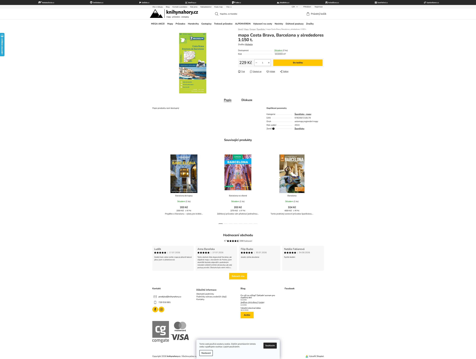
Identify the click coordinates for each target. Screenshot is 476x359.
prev (154, 188)
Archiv (247, 315)
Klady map (218, 7)
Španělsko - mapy (303, 114)
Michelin (249, 44)
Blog (167, 7)
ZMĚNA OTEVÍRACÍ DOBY (252, 303)
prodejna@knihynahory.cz (170, 296)
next (322, 188)
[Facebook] (155, 309)
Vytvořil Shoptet (316, 356)
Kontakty (200, 299)
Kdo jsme (193, 7)
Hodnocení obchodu (238, 235)
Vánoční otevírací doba (251, 308)
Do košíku (298, 62)
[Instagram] (161, 309)
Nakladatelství (205, 7)
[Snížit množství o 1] (256, 63)
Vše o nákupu (157, 7)
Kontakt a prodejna (179, 7)
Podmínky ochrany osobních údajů (211, 296)
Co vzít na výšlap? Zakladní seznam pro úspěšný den (258, 296)
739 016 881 (165, 302)
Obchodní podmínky (205, 294)
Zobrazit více (238, 276)
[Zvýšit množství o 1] (269, 63)
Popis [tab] (227, 100)
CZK (293, 7)
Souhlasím (270, 345)
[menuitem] (158, 23)
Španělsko (299, 128)
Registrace (319, 7)
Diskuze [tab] (246, 100)
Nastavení (206, 353)
